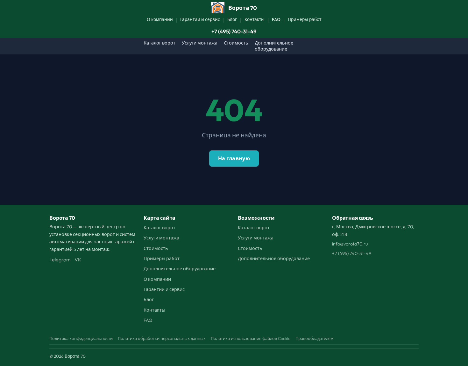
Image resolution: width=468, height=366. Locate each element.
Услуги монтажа (199, 43)
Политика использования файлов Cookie (250, 338)
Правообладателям (314, 338)
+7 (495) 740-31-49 (234, 31)
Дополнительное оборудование (274, 46)
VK (78, 259)
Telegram (60, 259)
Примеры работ (304, 19)
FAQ (276, 19)
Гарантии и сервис (200, 19)
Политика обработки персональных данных (162, 338)
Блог (232, 19)
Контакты (255, 19)
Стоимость (236, 43)
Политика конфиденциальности (81, 338)
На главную (234, 158)
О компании (160, 19)
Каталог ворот (159, 43)
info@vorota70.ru (350, 244)
